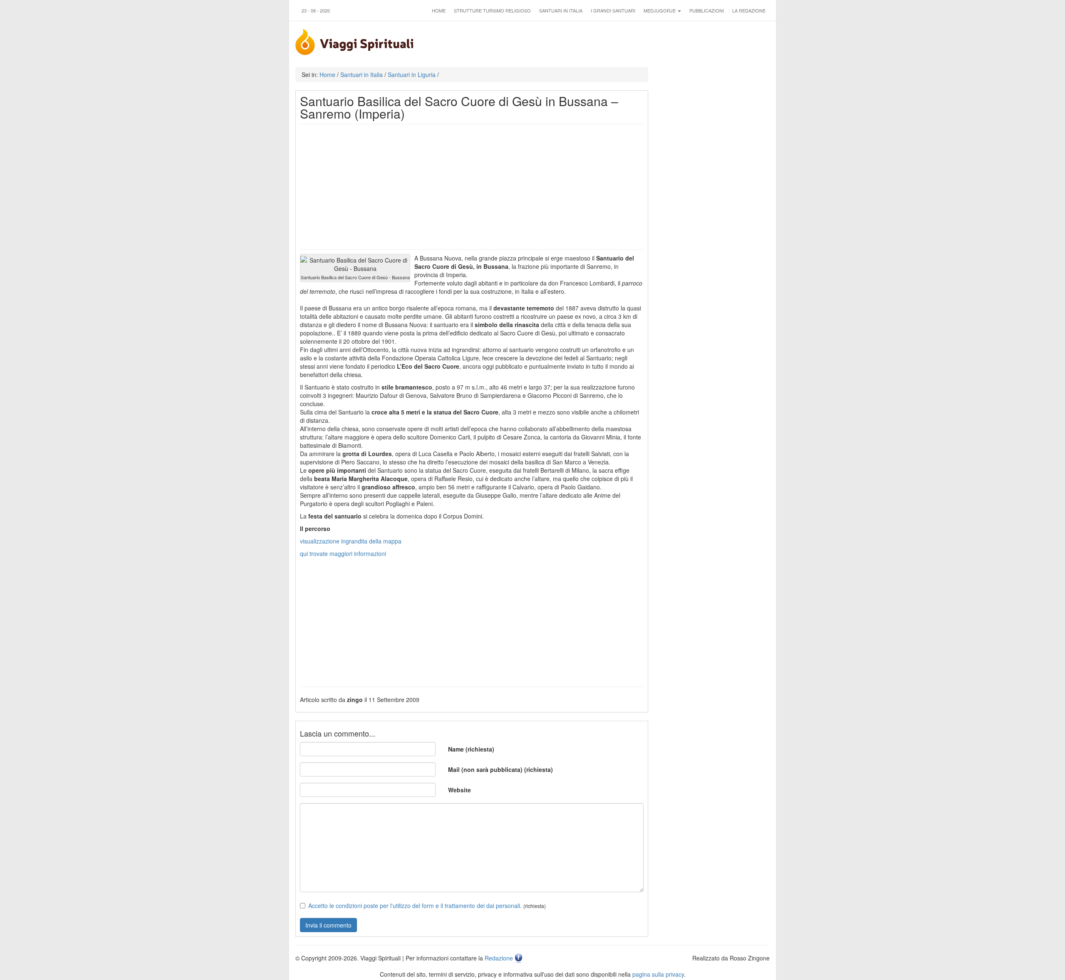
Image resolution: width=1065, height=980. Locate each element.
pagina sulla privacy (658, 974)
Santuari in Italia (560, 10)
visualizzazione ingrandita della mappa (350, 541)
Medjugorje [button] (660, 10)
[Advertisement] (472, 187)
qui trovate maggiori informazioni (343, 553)
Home (439, 10)
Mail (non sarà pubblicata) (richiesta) (500, 769)
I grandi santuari (613, 10)
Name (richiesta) (471, 749)
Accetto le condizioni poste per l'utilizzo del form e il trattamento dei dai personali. (415, 905)
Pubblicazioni (706, 10)
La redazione (748, 10)
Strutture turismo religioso (492, 10)
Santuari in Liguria (412, 74)
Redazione (499, 958)
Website (459, 790)
